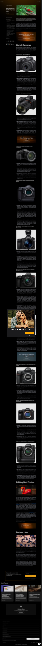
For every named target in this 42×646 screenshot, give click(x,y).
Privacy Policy (28, 335)
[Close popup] (34, 308)
